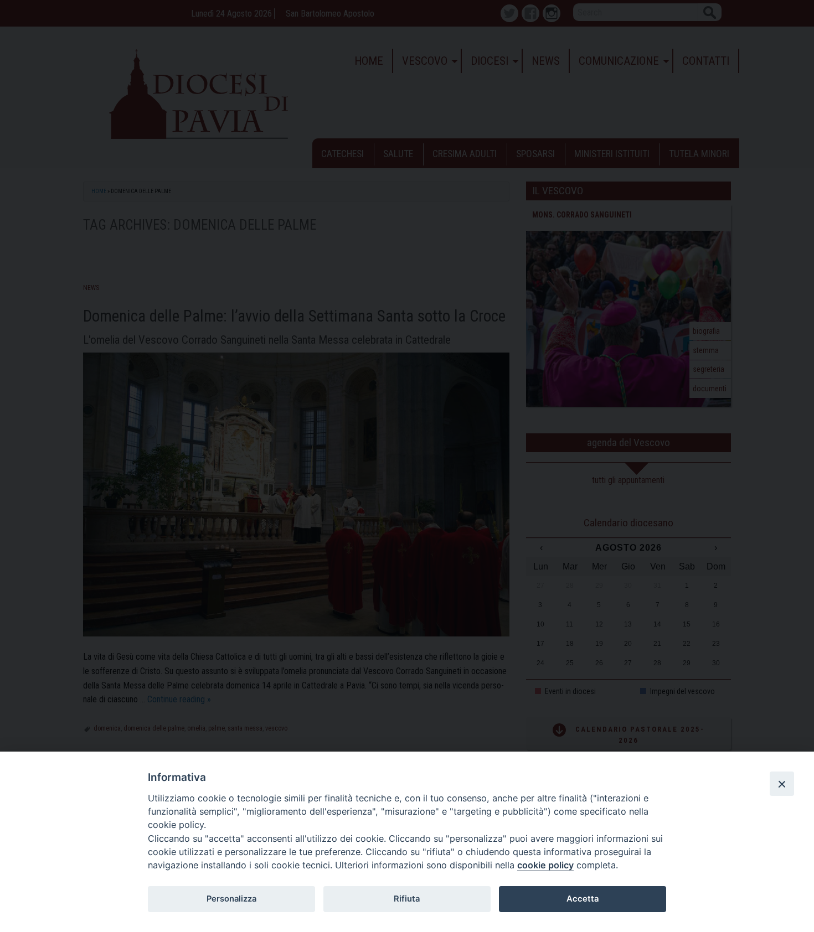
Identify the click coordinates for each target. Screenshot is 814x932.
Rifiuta (407, 899)
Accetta (582, 899)
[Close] (782, 784)
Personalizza (231, 899)
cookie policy (545, 865)
